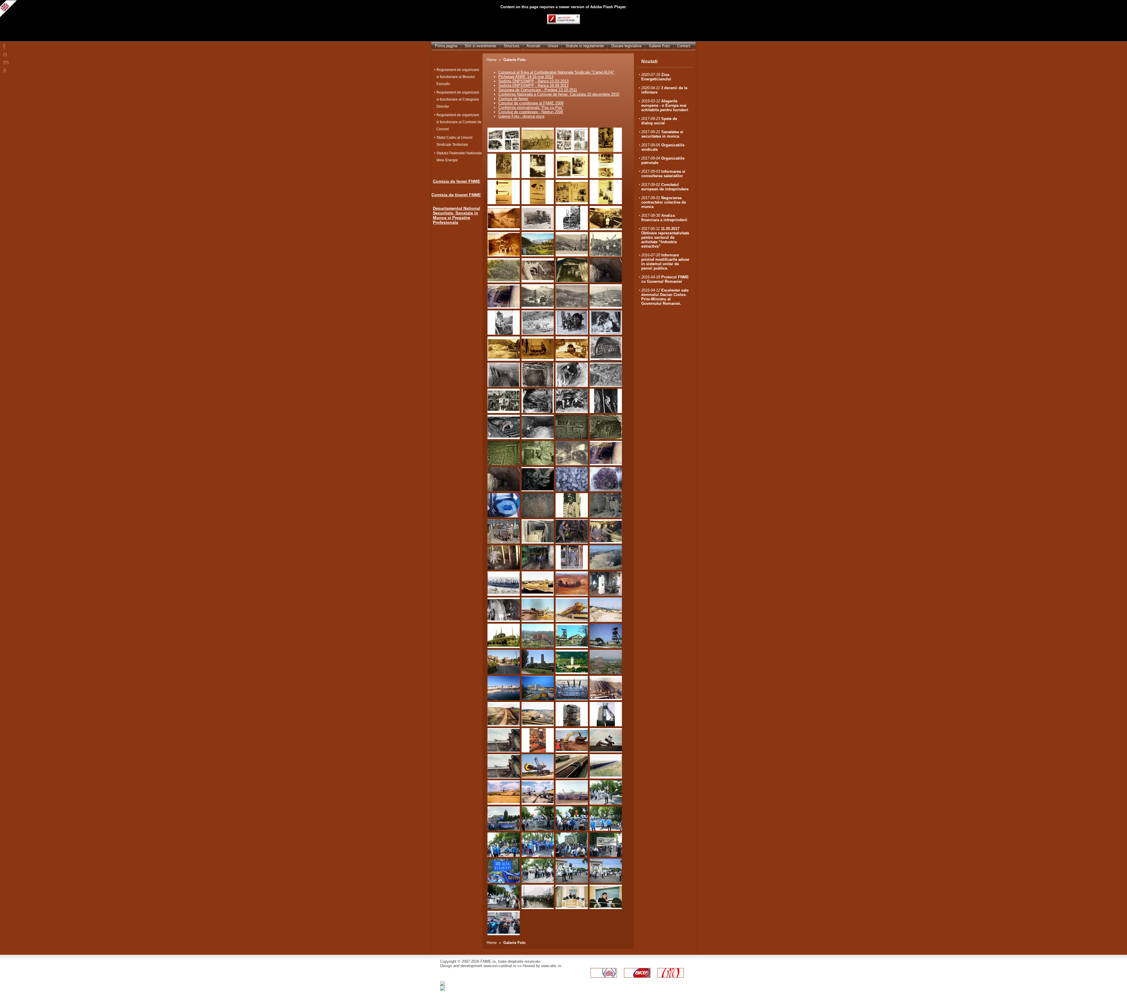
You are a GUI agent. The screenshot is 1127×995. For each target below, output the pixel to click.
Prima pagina (446, 46)
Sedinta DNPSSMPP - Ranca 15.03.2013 (533, 81)
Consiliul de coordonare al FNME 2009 (531, 103)
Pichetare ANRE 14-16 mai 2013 (525, 77)
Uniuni (553, 46)
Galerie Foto (659, 46)
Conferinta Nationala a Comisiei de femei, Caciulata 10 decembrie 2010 (558, 94)
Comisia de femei (513, 99)
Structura (511, 46)
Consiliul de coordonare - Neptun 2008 (530, 112)
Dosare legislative (626, 46)
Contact (683, 46)
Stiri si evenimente (480, 46)
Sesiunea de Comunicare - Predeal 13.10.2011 (537, 90)
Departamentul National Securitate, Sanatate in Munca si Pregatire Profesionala (456, 215)
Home (492, 59)
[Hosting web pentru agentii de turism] (473, 988)
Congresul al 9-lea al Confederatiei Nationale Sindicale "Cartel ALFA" (556, 72)
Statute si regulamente (585, 46)
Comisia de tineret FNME (456, 194)
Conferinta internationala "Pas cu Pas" (531, 107)
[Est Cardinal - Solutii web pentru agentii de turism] (484, 983)
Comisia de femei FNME (456, 181)
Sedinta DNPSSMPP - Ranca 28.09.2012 (533, 85)
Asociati (533, 46)
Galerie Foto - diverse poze (521, 116)
